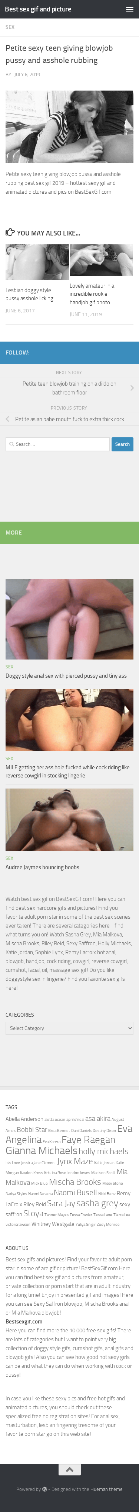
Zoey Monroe (108, 1224)
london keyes (78, 1172)
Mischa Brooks (75, 1182)
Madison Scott (103, 1172)
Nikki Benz (107, 1193)
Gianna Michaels (41, 1150)
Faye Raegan (88, 1140)
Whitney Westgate (53, 1224)
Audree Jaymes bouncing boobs (42, 867)
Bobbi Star (32, 1130)
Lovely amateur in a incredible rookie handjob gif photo (92, 294)
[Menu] (129, 9)
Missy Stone (112, 1183)
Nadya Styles (16, 1193)
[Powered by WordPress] (44, 1489)
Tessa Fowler (81, 1215)
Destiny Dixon (104, 1130)
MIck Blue (39, 1183)
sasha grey (97, 1202)
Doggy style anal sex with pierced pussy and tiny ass (66, 675)
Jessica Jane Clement (38, 1162)
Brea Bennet (59, 1130)
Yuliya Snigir (86, 1224)
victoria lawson (18, 1224)
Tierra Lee (121, 1215)
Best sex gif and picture (38, 9)
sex (10, 27)
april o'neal (75, 1119)
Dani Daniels (81, 1130)
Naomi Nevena (40, 1193)
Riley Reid (34, 1204)
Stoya (33, 1213)
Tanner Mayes (56, 1215)
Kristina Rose (55, 1172)
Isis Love (13, 1162)
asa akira (97, 1119)
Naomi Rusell (75, 1192)
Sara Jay (61, 1203)
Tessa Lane (102, 1215)
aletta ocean (54, 1119)
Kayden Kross (31, 1172)
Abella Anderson (24, 1119)
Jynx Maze (75, 1161)
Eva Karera (51, 1141)
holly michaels (104, 1151)
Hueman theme (106, 1489)
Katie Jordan (104, 1162)
